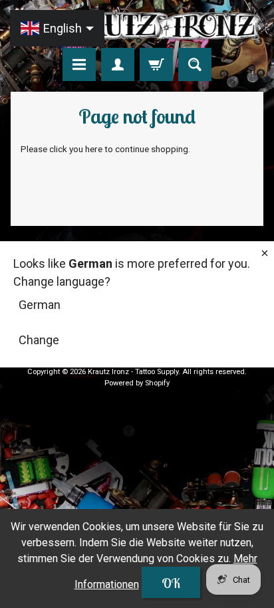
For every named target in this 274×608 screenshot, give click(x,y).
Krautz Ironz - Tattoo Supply (133, 371)
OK (171, 583)
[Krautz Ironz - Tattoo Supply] (137, 26)
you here (85, 149)
